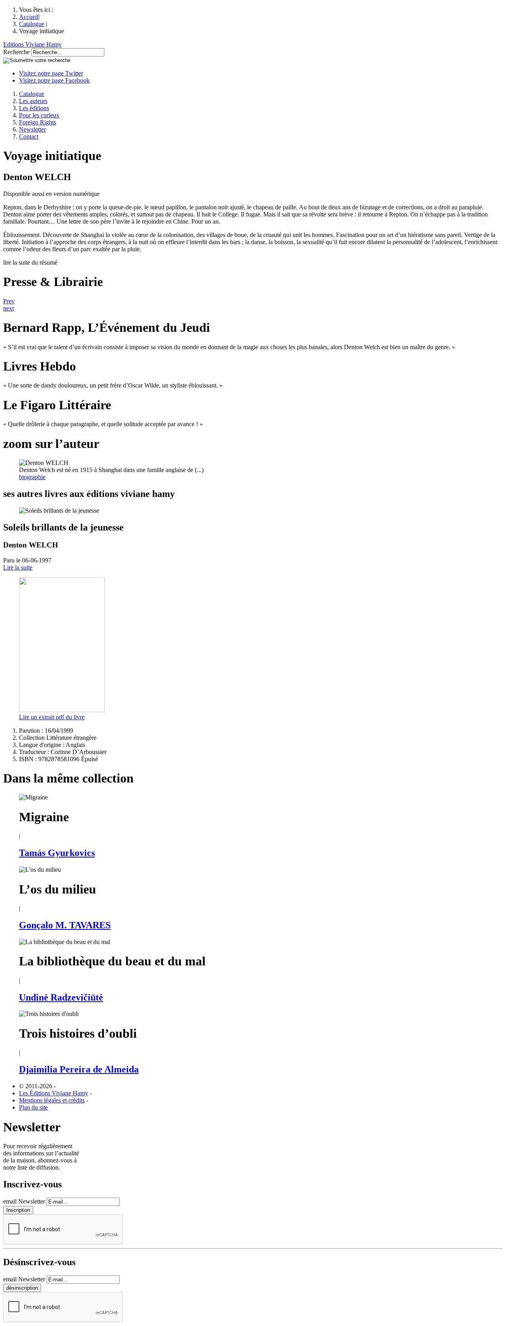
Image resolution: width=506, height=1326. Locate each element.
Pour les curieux (39, 115)
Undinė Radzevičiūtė (61, 997)
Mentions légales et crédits (52, 1100)
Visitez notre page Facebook (54, 80)
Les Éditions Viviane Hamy (53, 1093)
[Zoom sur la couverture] (62, 710)
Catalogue (31, 24)
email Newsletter (24, 1201)
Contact (28, 136)
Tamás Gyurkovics (57, 853)
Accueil (28, 16)
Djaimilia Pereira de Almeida (79, 1069)
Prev (9, 301)
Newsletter (32, 129)
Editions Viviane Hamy (32, 44)
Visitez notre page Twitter (51, 73)
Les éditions (34, 108)
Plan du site (33, 1107)
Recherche (16, 52)
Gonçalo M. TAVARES (65, 925)
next (8, 308)
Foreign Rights (37, 122)
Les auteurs (33, 101)
